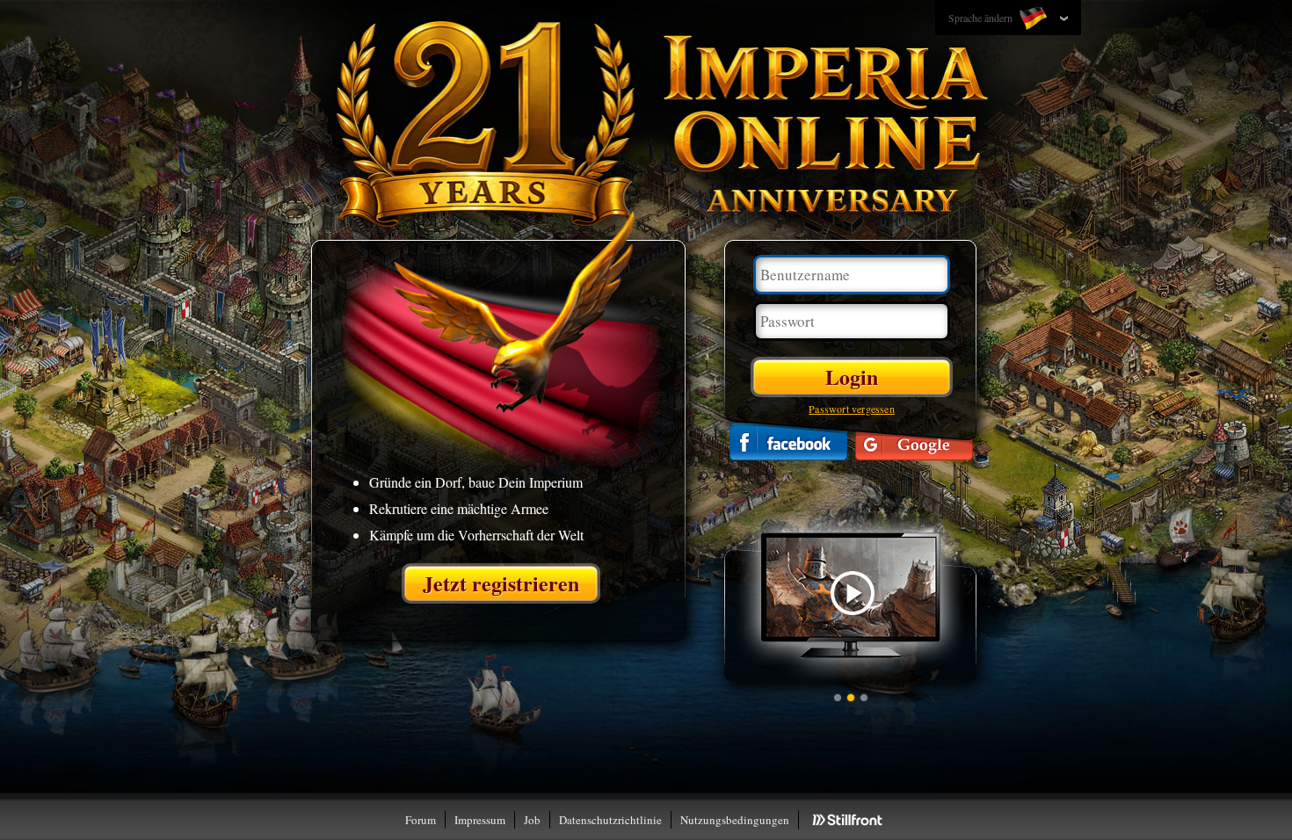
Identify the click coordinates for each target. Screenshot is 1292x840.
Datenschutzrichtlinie (610, 820)
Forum (420, 820)
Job (532, 820)
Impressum (479, 820)
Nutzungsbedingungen (734, 820)
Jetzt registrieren (501, 583)
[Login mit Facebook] (788, 441)
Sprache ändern (981, 18)
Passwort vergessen (852, 409)
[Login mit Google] (914, 441)
